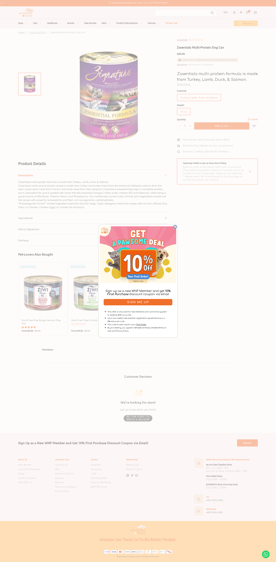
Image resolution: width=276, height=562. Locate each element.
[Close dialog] (175, 226)
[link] (138, 254)
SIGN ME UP (138, 302)
